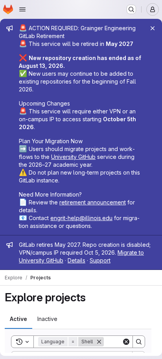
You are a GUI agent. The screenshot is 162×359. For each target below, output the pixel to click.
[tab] (18, 319)
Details (76, 260)
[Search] (139, 341)
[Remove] (99, 341)
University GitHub (73, 156)
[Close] (152, 28)
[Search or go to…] (131, 9)
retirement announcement (92, 202)
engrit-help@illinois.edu (81, 218)
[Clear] (126, 341)
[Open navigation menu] (22, 9)
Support (100, 260)
